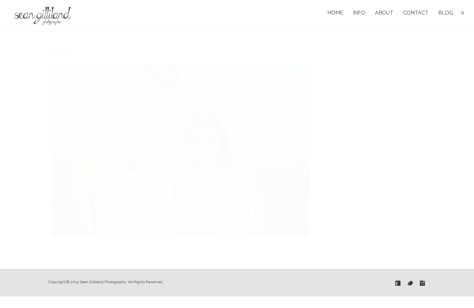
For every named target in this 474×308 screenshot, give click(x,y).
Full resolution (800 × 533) (211, 241)
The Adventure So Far (155, 241)
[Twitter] (410, 283)
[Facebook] (398, 283)
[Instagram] (422, 283)
